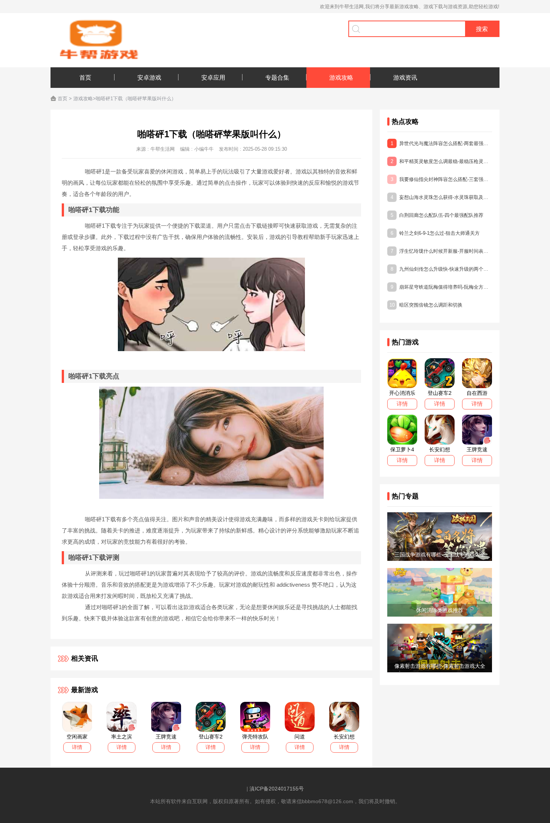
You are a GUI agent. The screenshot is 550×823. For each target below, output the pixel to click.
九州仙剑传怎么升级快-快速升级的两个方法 (441, 269)
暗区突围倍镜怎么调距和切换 (425, 305)
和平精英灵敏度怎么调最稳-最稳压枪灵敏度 (441, 161)
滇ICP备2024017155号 (277, 789)
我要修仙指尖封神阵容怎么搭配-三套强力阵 (441, 179)
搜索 (482, 29)
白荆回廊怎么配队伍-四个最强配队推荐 (437, 215)
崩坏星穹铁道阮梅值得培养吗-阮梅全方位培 (441, 287)
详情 (77, 747)
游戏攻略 (83, 98)
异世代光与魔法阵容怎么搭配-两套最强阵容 (441, 143)
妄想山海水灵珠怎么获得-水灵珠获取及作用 (441, 197)
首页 (62, 98)
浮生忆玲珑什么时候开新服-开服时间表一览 (441, 251)
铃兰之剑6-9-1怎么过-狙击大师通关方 (435, 233)
